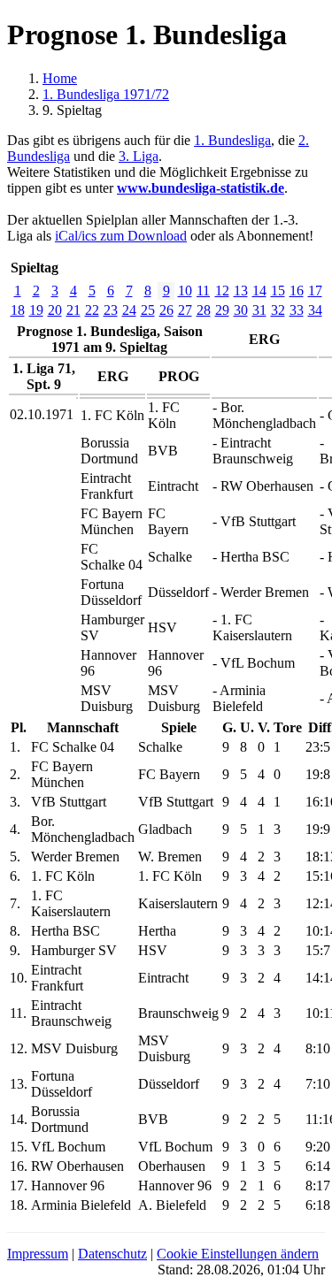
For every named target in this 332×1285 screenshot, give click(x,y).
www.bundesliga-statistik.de (200, 187)
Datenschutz (112, 1253)
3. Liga (138, 156)
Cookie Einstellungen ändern (238, 1253)
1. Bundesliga (232, 140)
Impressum (37, 1253)
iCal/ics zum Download (121, 235)
